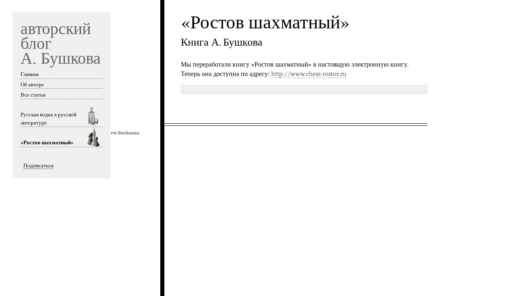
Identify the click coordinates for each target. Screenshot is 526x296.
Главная (30, 74)
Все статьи (33, 95)
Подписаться (38, 165)
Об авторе (32, 84)
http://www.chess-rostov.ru (308, 74)
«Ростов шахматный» (47, 142)
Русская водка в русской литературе (48, 118)
